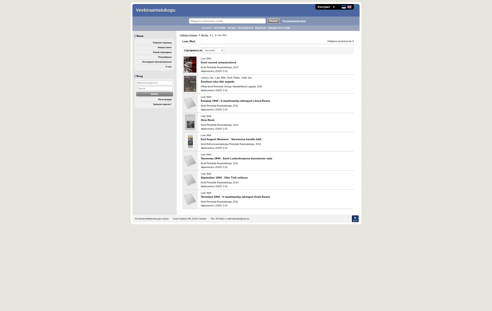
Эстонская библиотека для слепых (152, 219)
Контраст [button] (324, 6)
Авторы (231, 27)
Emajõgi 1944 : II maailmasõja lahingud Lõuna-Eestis (235, 100)
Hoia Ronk (207, 120)
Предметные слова (279, 27)
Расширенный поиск (294, 21)
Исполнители (245, 27)
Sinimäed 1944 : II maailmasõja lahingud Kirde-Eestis (235, 196)
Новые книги (165, 47)
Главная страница (162, 42)
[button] (334, 6)
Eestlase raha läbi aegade (217, 81)
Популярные (165, 57)
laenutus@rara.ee (240, 219)
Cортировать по (193, 50)
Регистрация (165, 99)
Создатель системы (355, 218)
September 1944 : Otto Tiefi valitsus (224, 177)
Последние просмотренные (157, 62)
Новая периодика (162, 52)
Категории (220, 27)
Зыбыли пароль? (162, 104)
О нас (169, 66)
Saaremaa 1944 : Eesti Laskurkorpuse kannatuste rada (236, 158)
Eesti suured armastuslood (218, 62)
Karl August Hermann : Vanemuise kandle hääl (231, 139)
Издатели (260, 27)
